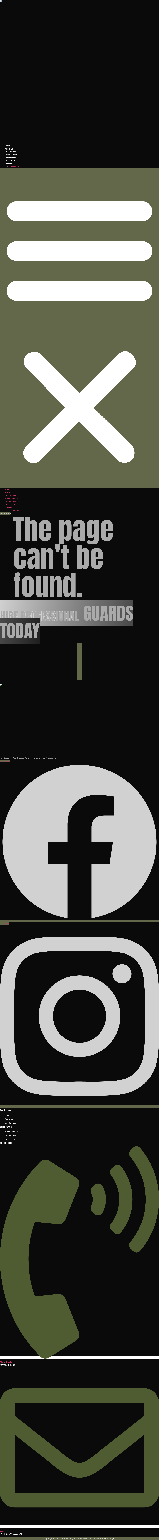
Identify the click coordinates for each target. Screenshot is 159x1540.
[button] (79, 328)
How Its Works (11, 154)
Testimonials (10, 157)
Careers (8, 163)
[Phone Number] (79, 1357)
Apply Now (14, 166)
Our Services (10, 151)
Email (2, 1531)
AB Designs (110, 1538)
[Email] (79, 1526)
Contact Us (10, 160)
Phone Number (7, 1362)
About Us (9, 149)
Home (7, 146)
